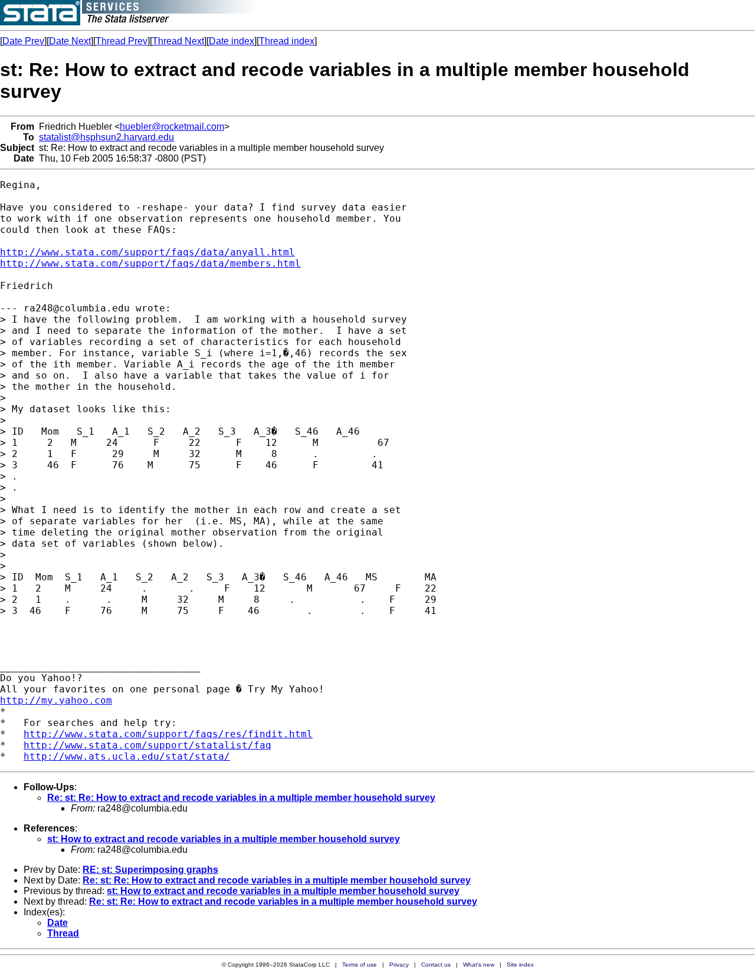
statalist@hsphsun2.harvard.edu (106, 137)
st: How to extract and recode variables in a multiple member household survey (223, 839)
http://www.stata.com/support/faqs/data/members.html (150, 263)
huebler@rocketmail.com (172, 126)
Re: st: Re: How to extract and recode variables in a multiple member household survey (241, 798)
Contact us (436, 964)
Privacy (399, 964)
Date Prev (23, 41)
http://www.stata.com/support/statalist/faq (147, 745)
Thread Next (178, 41)
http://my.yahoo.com (56, 700)
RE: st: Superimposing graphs (150, 870)
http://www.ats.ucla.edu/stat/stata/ (127, 756)
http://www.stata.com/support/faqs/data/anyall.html (147, 252)
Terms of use (359, 964)
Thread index (286, 41)
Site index (520, 964)
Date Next (70, 41)
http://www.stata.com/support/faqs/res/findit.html (168, 734)
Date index (231, 41)
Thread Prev (121, 41)
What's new (478, 964)
